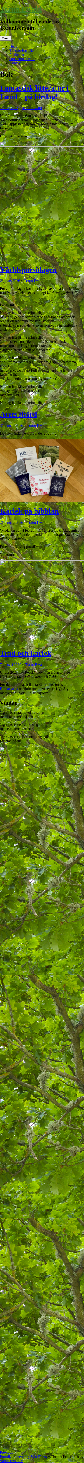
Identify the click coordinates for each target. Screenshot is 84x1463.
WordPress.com (11, 1461)
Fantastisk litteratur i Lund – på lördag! (34, 92)
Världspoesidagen (28, 269)
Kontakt (15, 63)
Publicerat (16, 55)
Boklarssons (9, 689)
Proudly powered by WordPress (23, 1457)
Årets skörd (18, 414)
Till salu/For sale (21, 50)
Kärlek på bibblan (29, 511)
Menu (5, 38)
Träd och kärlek (25, 653)
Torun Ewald (21, 9)
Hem (13, 46)
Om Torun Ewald (22, 59)
